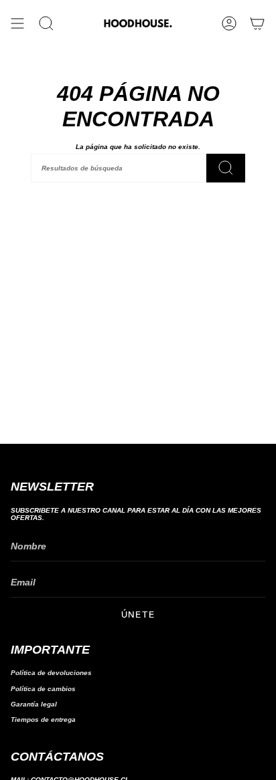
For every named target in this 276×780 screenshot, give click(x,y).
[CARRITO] (257, 23)
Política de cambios (43, 688)
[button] (46, 23)
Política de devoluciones (51, 672)
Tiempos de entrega (43, 719)
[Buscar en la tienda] (225, 168)
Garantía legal (34, 704)
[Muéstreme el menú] (17, 23)
